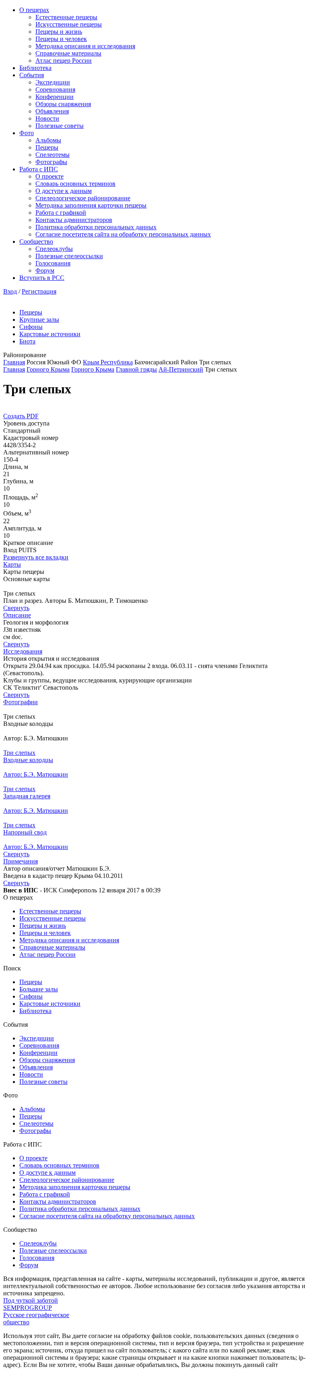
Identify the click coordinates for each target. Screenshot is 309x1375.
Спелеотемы (52, 154)
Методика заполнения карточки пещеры (90, 205)
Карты (12, 564)
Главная (14, 362)
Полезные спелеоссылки (69, 256)
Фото (26, 132)
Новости (47, 118)
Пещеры (46, 147)
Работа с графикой (60, 212)
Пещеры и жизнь (58, 31)
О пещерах (34, 9)
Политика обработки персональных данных (96, 227)
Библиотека (35, 67)
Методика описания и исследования (85, 46)
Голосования (52, 263)
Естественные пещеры (66, 17)
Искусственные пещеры (68, 24)
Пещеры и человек (61, 38)
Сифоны (31, 326)
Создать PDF (21, 416)
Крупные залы (39, 319)
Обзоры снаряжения (63, 104)
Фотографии (20, 702)
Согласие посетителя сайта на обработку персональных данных (123, 234)
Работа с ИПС (38, 169)
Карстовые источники (49, 334)
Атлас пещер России (63, 60)
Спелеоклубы (54, 248)
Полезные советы (59, 125)
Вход (10, 291)
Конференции (54, 96)
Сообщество (36, 241)
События (31, 75)
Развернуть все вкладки (35, 557)
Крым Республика (108, 362)
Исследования (22, 651)
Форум (44, 270)
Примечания (20, 861)
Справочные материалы (68, 53)
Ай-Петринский (181, 369)
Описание (17, 615)
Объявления (52, 111)
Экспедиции (52, 82)
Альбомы (48, 140)
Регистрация (39, 291)
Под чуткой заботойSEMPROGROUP (30, 1304)
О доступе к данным (63, 190)
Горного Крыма (48, 369)
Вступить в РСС (41, 277)
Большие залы (38, 989)
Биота (27, 341)
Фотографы (51, 161)
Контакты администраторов (73, 219)
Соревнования (55, 89)
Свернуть (16, 607)
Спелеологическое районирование (82, 198)
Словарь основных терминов (75, 183)
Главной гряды (136, 369)
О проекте (49, 176)
